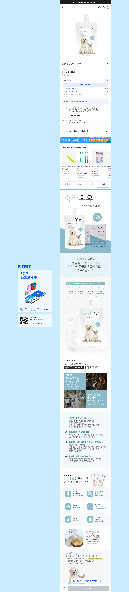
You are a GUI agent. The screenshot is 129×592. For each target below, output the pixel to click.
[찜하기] (74, 162)
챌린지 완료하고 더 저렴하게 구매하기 (85, 581)
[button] (24, 266)
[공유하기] (108, 64)
